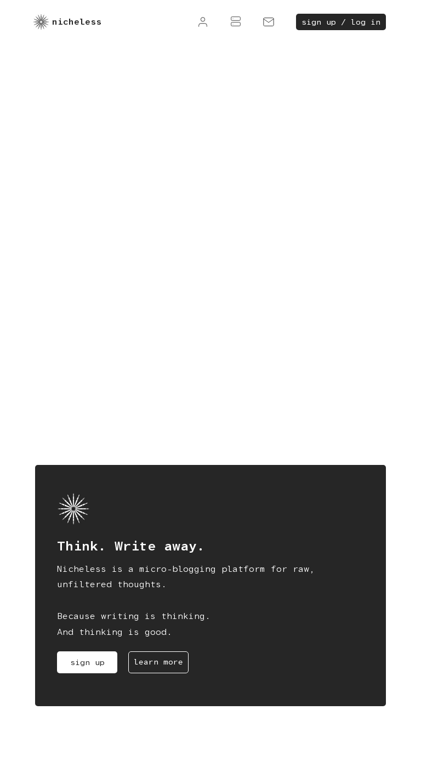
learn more (158, 662)
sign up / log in (340, 22)
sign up (87, 662)
